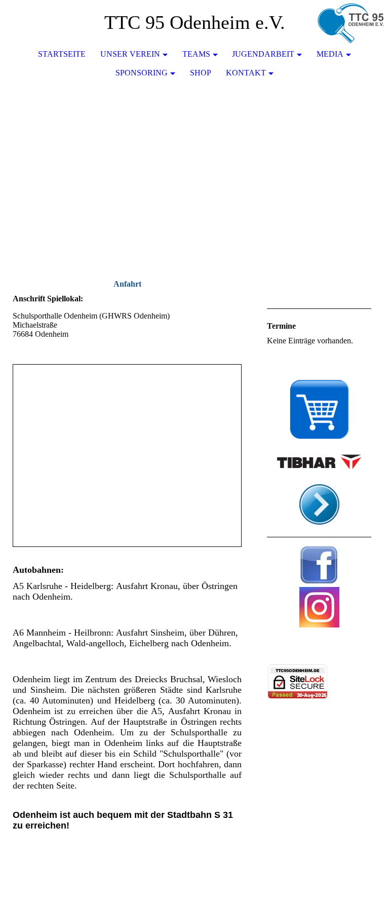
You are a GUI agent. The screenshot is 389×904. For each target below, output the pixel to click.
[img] (351, 23)
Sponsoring (141, 72)
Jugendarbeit (263, 54)
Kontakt (246, 72)
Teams (196, 54)
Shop (200, 72)
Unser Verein (130, 54)
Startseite (62, 54)
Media (330, 54)
